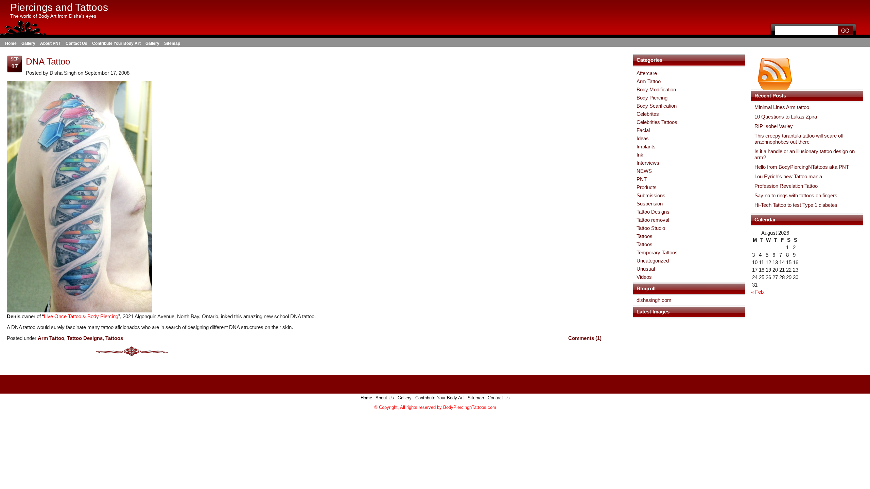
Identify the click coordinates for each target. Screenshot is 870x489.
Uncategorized (653, 261)
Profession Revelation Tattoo (786, 186)
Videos (644, 277)
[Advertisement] (435, 424)
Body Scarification (657, 106)
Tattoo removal (653, 220)
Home (11, 43)
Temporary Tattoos (657, 252)
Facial (643, 130)
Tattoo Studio (651, 228)
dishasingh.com (654, 300)
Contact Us (76, 43)
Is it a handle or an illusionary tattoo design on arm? (804, 154)
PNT (642, 179)
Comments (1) (585, 338)
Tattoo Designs (653, 212)
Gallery (28, 43)
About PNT (50, 43)
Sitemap (172, 43)
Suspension (650, 203)
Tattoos (644, 236)
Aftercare (647, 73)
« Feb (757, 292)
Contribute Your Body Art (116, 43)
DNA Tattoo (48, 61)
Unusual (646, 269)
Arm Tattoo (649, 81)
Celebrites (648, 114)
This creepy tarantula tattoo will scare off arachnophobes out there (798, 139)
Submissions (651, 195)
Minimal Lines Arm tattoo (781, 107)
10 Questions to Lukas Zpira (785, 117)
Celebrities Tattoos (657, 122)
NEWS (644, 171)
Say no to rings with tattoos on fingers (795, 195)
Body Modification (656, 89)
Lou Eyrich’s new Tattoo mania (788, 176)
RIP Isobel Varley (773, 126)
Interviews (648, 163)
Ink (640, 155)
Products (647, 187)
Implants (646, 146)
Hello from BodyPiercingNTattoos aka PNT (801, 167)
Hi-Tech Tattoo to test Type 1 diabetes (795, 205)
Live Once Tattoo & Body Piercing (81, 316)
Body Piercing (652, 98)
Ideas (643, 138)
